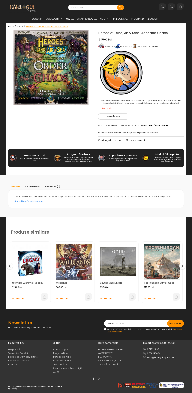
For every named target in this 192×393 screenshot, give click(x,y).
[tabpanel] (51, 67)
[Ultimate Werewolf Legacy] (30, 262)
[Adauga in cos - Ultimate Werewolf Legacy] (44, 297)
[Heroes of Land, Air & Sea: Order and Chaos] (51, 67)
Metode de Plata (62, 356)
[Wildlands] (74, 262)
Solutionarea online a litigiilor (68, 368)
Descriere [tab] (15, 186)
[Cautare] (120, 7)
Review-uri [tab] (52, 186)
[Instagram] (99, 378)
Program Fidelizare (63, 353)
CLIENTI (56, 343)
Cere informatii (136, 140)
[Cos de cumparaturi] (180, 6)
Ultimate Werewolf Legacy (27, 282)
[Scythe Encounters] (118, 262)
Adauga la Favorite (110, 140)
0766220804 (153, 353)
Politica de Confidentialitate (23, 356)
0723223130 (153, 349)
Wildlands (61, 282)
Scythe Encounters (111, 282)
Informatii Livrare (62, 360)
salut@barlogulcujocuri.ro (160, 357)
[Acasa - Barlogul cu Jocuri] (27, 7)
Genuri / (21, 26)
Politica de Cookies (18, 360)
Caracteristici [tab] (32, 186)
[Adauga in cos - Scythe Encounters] (132, 297)
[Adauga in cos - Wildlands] (88, 297)
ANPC (56, 371)
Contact (12, 364)
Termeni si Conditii (18, 353)
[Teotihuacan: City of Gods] (162, 262)
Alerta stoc (114, 116)
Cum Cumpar (60, 349)
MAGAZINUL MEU (16, 343)
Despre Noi (14, 349)
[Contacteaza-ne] (162, 6)
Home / (12, 26)
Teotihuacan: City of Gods (159, 282)
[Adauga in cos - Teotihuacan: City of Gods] (176, 297)
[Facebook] (93, 378)
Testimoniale (60, 364)
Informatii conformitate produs (29, 201)
